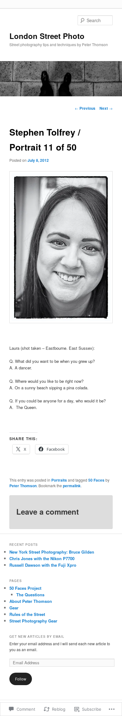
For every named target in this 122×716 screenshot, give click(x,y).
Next (106, 108)
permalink (72, 485)
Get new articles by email (36, 636)
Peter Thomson (23, 485)
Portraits (59, 480)
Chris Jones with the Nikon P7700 (41, 558)
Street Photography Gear (33, 621)
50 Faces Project (25, 588)
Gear (13, 608)
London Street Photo (46, 36)
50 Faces (96, 480)
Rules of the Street (27, 614)
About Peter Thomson (30, 601)
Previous (85, 108)
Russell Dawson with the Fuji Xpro (42, 565)
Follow (20, 678)
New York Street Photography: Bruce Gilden (51, 552)
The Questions (30, 595)
